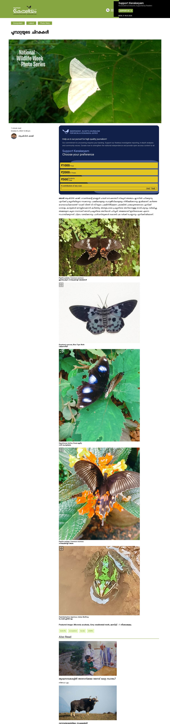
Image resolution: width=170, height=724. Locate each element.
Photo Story (45, 23)
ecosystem (73, 631)
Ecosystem (17, 23)
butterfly (63, 631)
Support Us (124, 11)
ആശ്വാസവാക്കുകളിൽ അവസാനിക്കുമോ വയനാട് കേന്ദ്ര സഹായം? (87, 678)
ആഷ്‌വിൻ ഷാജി (25, 136)
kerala (82, 631)
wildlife (90, 631)
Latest (31, 23)
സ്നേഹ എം (64, 683)
